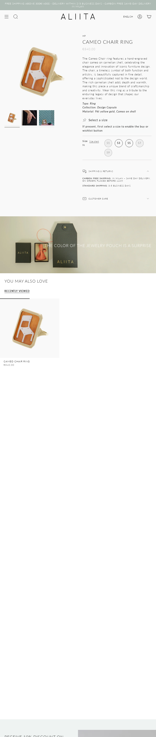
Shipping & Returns (101, 171)
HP (84, 36)
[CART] (149, 16)
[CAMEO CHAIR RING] (29, 328)
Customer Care (98, 198)
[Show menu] (6, 16)
